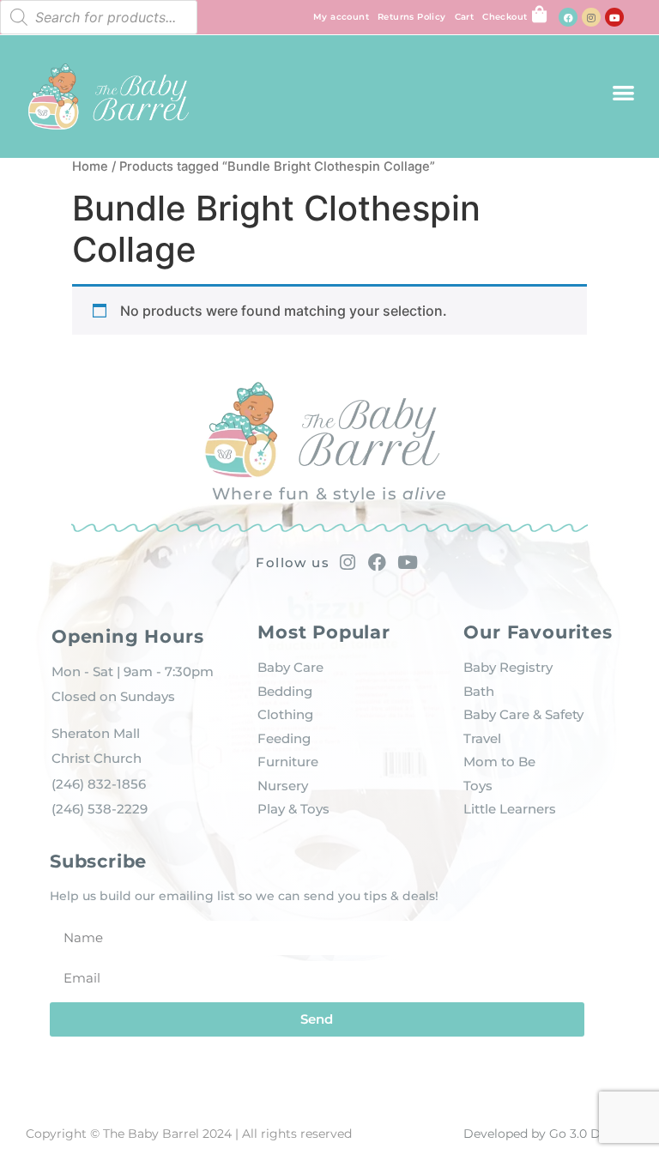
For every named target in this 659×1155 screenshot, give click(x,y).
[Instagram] (591, 17)
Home (90, 166)
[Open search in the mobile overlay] (98, 17)
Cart (465, 16)
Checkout (504, 16)
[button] (623, 92)
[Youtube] (614, 17)
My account (341, 16)
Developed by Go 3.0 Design (548, 1133)
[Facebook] (568, 17)
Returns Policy (412, 16)
